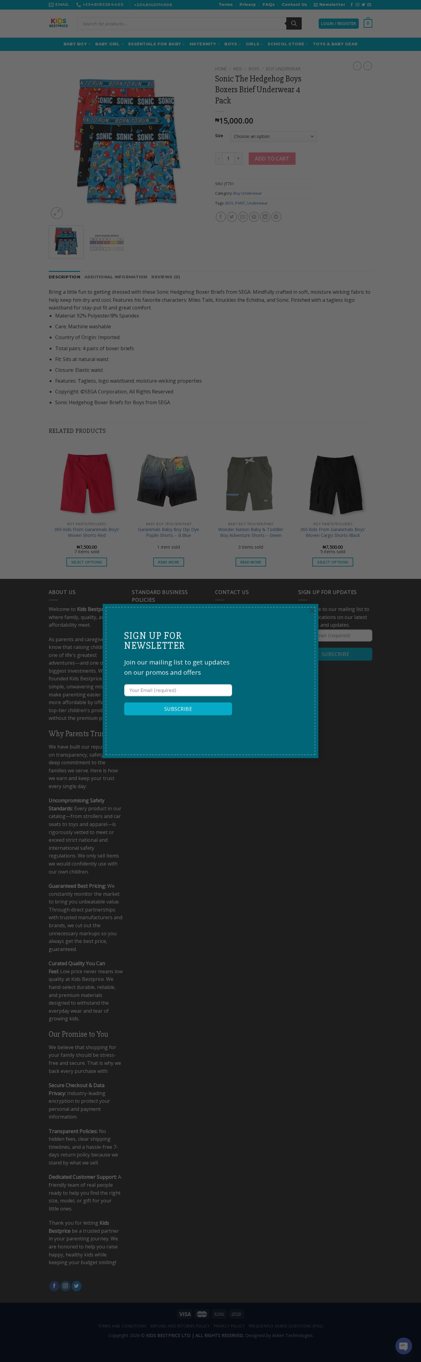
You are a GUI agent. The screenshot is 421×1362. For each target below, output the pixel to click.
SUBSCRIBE (178, 709)
